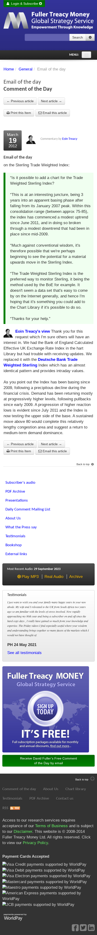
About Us (50, 789)
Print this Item (20, 113)
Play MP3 (30, 576)
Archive (76, 576)
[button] (90, 37)
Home (9, 69)
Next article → (51, 101)
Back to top (83, 464)
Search (77, 37)
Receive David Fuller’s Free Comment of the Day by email (48, 760)
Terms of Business (51, 826)
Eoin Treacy (69, 139)
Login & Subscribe (24, 3)
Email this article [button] (54, 113)
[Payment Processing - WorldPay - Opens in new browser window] (18, 917)
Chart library (75, 789)
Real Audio (53, 576)
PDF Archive (39, 799)
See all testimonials (24, 653)
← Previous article (20, 101)
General (25, 69)
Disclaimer (23, 831)
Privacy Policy (35, 843)
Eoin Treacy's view (32, 331)
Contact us (64, 799)
